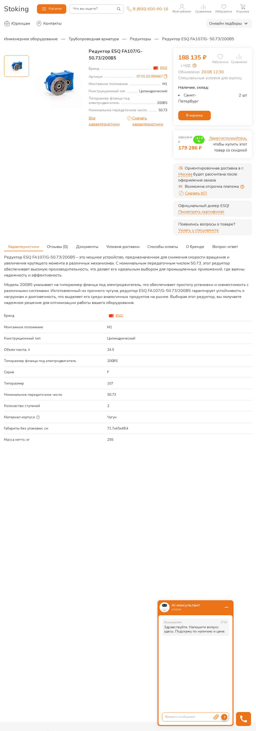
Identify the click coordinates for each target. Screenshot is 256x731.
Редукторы (140, 39)
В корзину (194, 115)
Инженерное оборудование (31, 39)
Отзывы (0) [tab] (57, 247)
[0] (220, 56)
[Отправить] (224, 717)
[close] (227, 607)
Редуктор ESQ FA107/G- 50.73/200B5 (198, 39)
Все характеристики (104, 121)
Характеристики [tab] (23, 247)
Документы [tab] (87, 247)
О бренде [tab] (195, 247)
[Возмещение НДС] (194, 65)
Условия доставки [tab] (123, 247)
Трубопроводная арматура (94, 39)
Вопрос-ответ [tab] (225, 247)
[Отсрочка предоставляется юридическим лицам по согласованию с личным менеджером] (242, 186)
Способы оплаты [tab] (163, 247)
